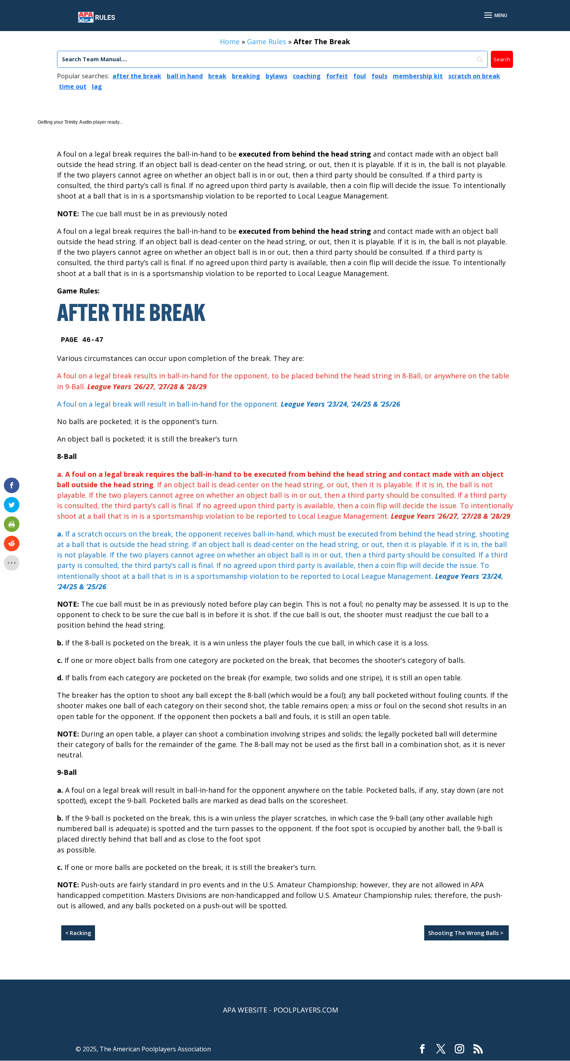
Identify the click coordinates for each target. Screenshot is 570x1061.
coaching (307, 76)
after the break (136, 76)
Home (230, 41)
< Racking (78, 933)
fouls (379, 76)
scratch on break (474, 76)
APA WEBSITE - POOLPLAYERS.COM (280, 1009)
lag (97, 86)
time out (72, 86)
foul (359, 76)
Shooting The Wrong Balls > (466, 933)
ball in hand (185, 76)
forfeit (337, 76)
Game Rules (266, 41)
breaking (246, 76)
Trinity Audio (78, 122)
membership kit (418, 76)
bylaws (276, 76)
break (217, 76)
